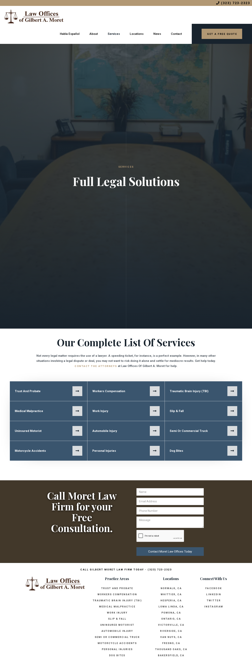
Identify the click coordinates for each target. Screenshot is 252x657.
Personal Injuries (117, 649)
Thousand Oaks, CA (171, 649)
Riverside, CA (171, 631)
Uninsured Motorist (117, 625)
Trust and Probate (117, 588)
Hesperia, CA (171, 600)
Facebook (213, 588)
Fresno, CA (171, 643)
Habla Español (70, 34)
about (93, 34)
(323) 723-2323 (233, 3)
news (157, 34)
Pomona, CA (171, 612)
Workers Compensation (117, 594)
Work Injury (117, 612)
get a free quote (222, 33)
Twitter (214, 600)
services (114, 34)
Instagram (213, 606)
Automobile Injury (117, 631)
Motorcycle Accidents (117, 643)
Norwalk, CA (171, 588)
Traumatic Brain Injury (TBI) (117, 600)
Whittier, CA (171, 594)
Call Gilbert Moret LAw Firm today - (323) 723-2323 (126, 569)
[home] (32, 15)
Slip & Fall (117, 618)
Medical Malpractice (117, 606)
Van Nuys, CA (171, 637)
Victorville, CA (171, 625)
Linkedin (213, 594)
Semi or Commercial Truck (117, 637)
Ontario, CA (171, 618)
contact (176, 34)
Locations (137, 34)
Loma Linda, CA (171, 606)
